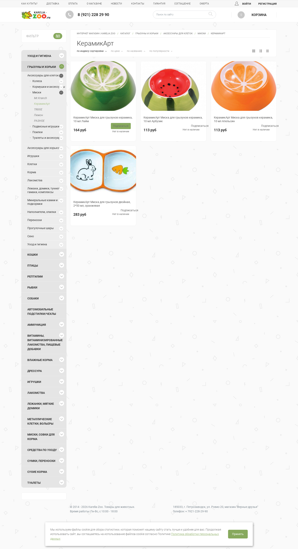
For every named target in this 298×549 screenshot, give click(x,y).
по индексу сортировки (90, 51)
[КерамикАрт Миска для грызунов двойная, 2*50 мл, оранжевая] (103, 170)
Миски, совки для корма (41, 437)
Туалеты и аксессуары (47, 137)
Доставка (52, 3)
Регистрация (267, 3)
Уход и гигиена (39, 56)
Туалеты (34, 482)
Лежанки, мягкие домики (40, 406)
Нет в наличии (120, 131)
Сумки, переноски (41, 460)
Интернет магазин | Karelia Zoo (96, 33)
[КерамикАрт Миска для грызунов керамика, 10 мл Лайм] (103, 86)
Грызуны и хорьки (146, 33)
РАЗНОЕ (39, 120)
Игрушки (33, 156)
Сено (30, 236)
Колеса (37, 81)
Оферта (204, 3)
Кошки (32, 254)
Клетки (32, 164)
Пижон (38, 115)
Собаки (33, 298)
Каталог (125, 33)
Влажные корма (40, 360)
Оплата (73, 3)
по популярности (159, 51)
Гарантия (159, 3)
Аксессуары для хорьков (44, 148)
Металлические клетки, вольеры (40, 421)
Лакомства (34, 180)
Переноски (34, 220)
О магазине (94, 3)
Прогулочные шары (40, 228)
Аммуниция (36, 324)
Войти (246, 3)
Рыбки (32, 287)
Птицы (32, 265)
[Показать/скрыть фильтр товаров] (57, 36)
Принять (238, 534)
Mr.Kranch (40, 98)
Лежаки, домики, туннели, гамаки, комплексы (44, 190)
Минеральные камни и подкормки (42, 202)
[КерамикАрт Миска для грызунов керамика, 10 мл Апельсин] (244, 86)
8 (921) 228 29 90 (93, 14)
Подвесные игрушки (45, 126)
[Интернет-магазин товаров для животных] (36, 15)
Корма (31, 172)
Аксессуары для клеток (178, 33)
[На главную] (36, 15)
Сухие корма (37, 471)
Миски (202, 33)
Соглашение (182, 3)
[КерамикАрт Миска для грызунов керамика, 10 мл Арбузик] (173, 86)
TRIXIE (38, 109)
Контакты (137, 3)
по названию (135, 51)
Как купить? (29, 3)
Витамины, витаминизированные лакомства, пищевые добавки (45, 342)
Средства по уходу (42, 450)
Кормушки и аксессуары (48, 86)
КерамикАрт (42, 103)
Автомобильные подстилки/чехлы (41, 311)
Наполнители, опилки (41, 212)
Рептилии (35, 276)
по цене (115, 51)
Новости (116, 3)
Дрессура (34, 371)
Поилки (37, 132)
